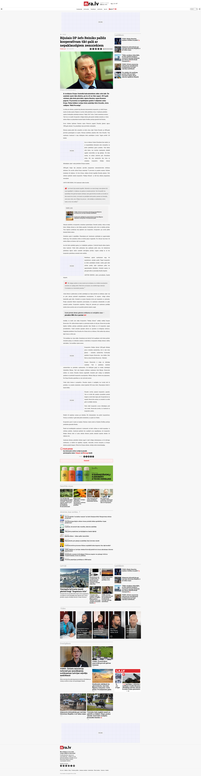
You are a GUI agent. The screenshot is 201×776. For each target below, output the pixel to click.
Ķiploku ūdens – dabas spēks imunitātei (77, 536)
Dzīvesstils (86, 9)
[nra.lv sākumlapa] (91, 4)
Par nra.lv (62, 770)
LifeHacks (99, 9)
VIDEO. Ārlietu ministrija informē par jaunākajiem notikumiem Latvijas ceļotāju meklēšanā (88, 212)
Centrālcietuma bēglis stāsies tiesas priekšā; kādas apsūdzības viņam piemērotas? (85, 522)
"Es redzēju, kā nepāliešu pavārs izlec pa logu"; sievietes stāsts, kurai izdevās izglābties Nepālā (130, 75)
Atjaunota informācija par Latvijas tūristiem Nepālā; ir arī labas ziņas (131, 48)
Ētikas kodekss (97, 770)
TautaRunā (93, 9)
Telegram (78, 453)
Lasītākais (119, 35)
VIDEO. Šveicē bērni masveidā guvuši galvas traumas (101, 663)
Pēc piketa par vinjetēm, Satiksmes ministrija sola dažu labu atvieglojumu (106, 500)
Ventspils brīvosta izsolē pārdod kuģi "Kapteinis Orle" (73, 590)
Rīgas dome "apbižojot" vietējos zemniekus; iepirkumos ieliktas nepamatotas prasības (79, 502)
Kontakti (107, 770)
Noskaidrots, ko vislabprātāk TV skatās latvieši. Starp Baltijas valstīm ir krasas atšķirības (95, 580)
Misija (70, 770)
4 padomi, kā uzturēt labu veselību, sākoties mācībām (80, 526)
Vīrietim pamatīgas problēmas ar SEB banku (78, 559)
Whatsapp (85, 453)
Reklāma (66, 770)
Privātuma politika (75, 770)
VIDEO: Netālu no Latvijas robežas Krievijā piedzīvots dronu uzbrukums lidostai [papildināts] (89, 550)
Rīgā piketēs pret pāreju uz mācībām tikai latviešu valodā (82, 541)
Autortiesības (90, 770)
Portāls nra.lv (63, 49)
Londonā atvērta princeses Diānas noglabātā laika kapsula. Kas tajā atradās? (88, 545)
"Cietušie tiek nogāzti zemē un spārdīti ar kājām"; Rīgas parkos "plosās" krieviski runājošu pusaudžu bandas (95, 599)
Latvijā (64, 34)
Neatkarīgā (79, 9)
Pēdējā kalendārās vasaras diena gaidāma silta (107, 578)
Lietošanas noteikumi (83, 770)
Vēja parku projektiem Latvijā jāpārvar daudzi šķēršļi (80, 531)
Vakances (103, 770)
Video (63, 608)
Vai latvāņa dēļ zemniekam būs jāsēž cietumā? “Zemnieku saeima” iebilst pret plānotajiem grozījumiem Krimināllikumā (66, 502)
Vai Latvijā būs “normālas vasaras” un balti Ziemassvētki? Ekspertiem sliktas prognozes (88, 517)
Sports (105, 9)
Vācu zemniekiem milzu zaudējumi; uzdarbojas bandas (92, 500)
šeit (85, 315)
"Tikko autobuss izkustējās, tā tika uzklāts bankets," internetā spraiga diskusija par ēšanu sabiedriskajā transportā (131, 58)
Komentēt (86, 460)
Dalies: (81, 456)
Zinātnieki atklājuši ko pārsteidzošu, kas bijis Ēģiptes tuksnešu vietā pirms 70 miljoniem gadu (88, 217)
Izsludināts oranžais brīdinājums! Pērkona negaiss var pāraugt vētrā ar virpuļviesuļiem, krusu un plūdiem (86, 554)
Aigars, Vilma (103, 4)
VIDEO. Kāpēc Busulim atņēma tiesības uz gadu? (130, 39)
